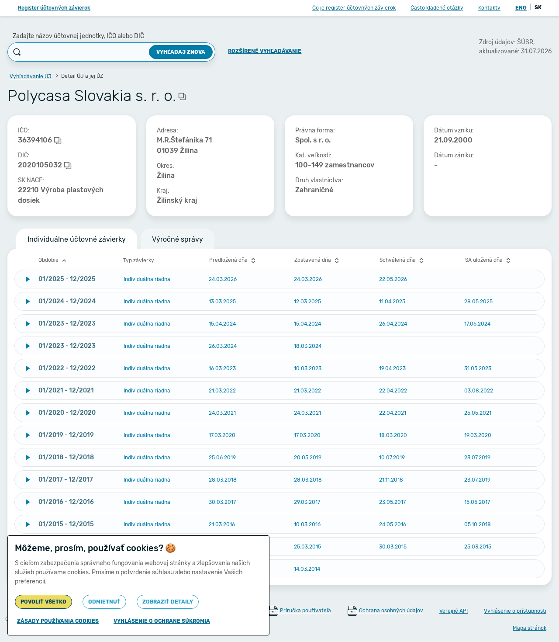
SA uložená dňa (484, 260)
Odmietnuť (104, 602)
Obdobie (49, 260)
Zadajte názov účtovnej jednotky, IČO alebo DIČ (78, 36)
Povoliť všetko (43, 602)
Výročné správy (177, 239)
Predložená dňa (229, 260)
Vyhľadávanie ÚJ (31, 76)
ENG (521, 8)
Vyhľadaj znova (180, 52)
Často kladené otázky (437, 8)
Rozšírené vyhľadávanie (264, 51)
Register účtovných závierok (54, 8)
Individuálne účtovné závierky (77, 239)
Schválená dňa (398, 260)
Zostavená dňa (313, 260)
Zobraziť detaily (167, 602)
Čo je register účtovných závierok (354, 8)
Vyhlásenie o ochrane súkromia (162, 621)
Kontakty (489, 8)
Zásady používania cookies (58, 621)
